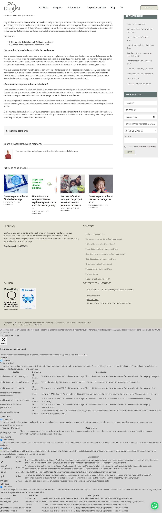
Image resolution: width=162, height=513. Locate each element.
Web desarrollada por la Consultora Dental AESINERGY (23, 325)
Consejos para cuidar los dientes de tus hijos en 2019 (101, 199)
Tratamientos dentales (135, 24)
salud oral (32, 89)
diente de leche (84, 89)
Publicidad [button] (4, 484)
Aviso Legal (50, 323)
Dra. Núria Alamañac (31, 143)
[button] (154, 505)
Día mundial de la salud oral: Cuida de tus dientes (32, 42)
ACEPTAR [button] (15, 335)
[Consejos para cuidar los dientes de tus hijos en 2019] (101, 176)
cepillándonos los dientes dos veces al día (22, 75)
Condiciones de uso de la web (66, 323)
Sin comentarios (11, 203)
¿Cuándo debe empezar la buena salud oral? (30, 45)
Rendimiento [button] (5, 437)
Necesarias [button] (4, 357)
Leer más (83, 354)
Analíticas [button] (4, 445)
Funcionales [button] (5, 416)
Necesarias (7, 360)
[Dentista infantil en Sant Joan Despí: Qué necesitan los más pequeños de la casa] (72, 176)
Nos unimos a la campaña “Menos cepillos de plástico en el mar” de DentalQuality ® (44, 202)
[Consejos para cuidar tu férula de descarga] (16, 176)
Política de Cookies (84, 323)
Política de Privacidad (146, 146)
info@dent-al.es (93, 295)
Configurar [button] (5, 335)
